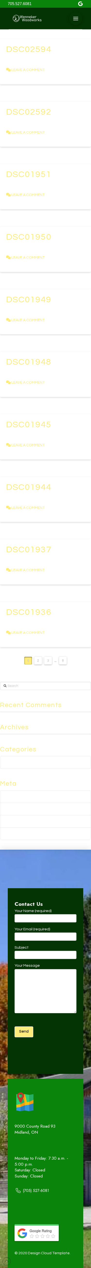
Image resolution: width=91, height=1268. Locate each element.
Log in (10, 796)
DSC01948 (28, 362)
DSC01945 (28, 424)
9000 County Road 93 (35, 1126)
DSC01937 (28, 549)
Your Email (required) (32, 929)
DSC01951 (28, 174)
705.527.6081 (20, 4)
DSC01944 (28, 487)
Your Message (27, 965)
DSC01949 (28, 299)
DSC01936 (28, 612)
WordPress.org (18, 833)
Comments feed (20, 821)
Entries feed (16, 809)
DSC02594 (28, 49)
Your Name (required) (33, 911)
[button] (75, 18)
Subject (22, 947)
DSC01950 (28, 237)
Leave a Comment (28, 70)
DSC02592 (28, 112)
